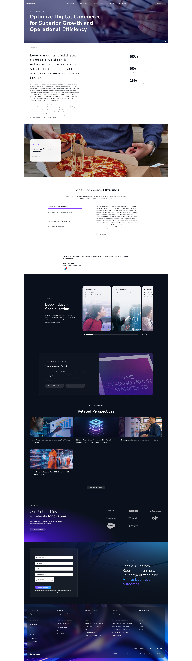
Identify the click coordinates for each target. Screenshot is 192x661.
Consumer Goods (89, 614)
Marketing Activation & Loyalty (120, 632)
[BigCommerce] (155, 510)
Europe (141, 617)
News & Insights (61, 631)
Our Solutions (84, 3)
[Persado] (111, 510)
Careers (32, 631)
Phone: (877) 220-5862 (138, 648)
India (140, 623)
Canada (141, 620)
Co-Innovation (33, 641)
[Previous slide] (33, 145)
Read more (35, 156)
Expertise (32, 614)
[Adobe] (133, 510)
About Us (32, 628)
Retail (86, 629)
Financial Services (89, 617)
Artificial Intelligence (117, 614)
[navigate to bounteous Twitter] (148, 648)
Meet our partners (38, 529)
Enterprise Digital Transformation (120, 626)
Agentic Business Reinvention (65, 623)
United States (142, 614)
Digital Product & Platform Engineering (122, 623)
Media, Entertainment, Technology (93, 626)
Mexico (141, 626)
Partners (32, 617)
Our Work (111, 3)
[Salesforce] (111, 525)
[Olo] (155, 518)
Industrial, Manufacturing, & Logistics (94, 623)
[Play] (84, 334)
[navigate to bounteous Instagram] (154, 648)
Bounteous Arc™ (71, 3)
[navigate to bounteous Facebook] (158, 648)
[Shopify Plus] (133, 525)
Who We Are (122, 3)
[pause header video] (166, 41)
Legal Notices (127, 654)
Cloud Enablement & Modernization (121, 629)
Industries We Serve (98, 3)
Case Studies (33, 638)
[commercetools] (111, 518)
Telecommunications (90, 632)
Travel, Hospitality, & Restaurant (93, 635)
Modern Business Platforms (64, 620)
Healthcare (87, 620)
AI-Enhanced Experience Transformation (67, 617)
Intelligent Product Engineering (65, 614)
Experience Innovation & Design (120, 620)
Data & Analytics (116, 617)
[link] (96, 308)
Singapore (141, 629)
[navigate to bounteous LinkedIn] (151, 648)
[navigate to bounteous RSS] (161, 648)
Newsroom (135, 654)
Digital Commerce (116, 635)
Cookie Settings (158, 654)
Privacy (142, 654)
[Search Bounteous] (151, 3)
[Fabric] (133, 518)
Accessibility (148, 654)
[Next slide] (38, 145)
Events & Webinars (62, 634)
